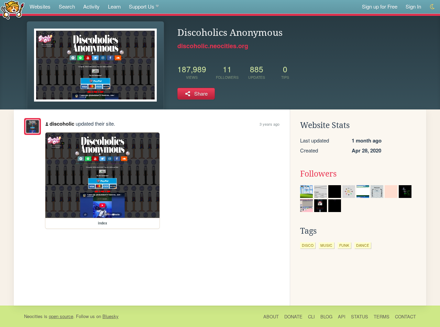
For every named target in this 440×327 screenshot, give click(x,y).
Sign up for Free (379, 6)
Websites (40, 6)
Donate (293, 316)
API (341, 316)
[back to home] (12, 9)
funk (344, 245)
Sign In (413, 6)
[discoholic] (32, 126)
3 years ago (269, 124)
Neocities (33, 316)
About (271, 316)
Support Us (141, 6)
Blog (326, 316)
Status (359, 316)
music (326, 245)
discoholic (62, 123)
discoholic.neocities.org (212, 45)
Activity (91, 6)
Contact (405, 316)
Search (67, 6)
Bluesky (110, 316)
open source (61, 316)
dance (362, 245)
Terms (381, 316)
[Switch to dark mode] (432, 6)
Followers (318, 173)
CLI (311, 316)
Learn (114, 6)
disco (308, 245)
